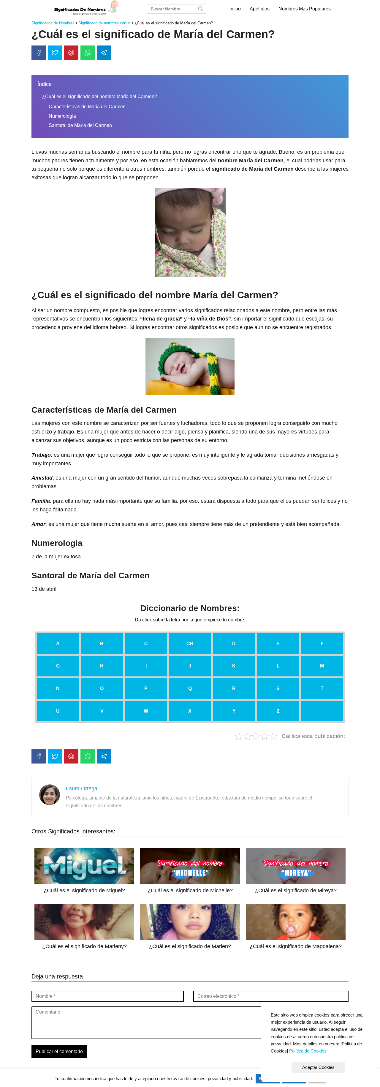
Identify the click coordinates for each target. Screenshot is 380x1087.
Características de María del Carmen (87, 106)
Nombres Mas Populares (304, 8)
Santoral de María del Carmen (80, 125)
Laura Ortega (81, 788)
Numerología (62, 116)
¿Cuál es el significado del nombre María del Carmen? (99, 96)
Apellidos (260, 8)
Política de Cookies (308, 1050)
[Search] (200, 9)
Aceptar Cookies (318, 1067)
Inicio (235, 8)
